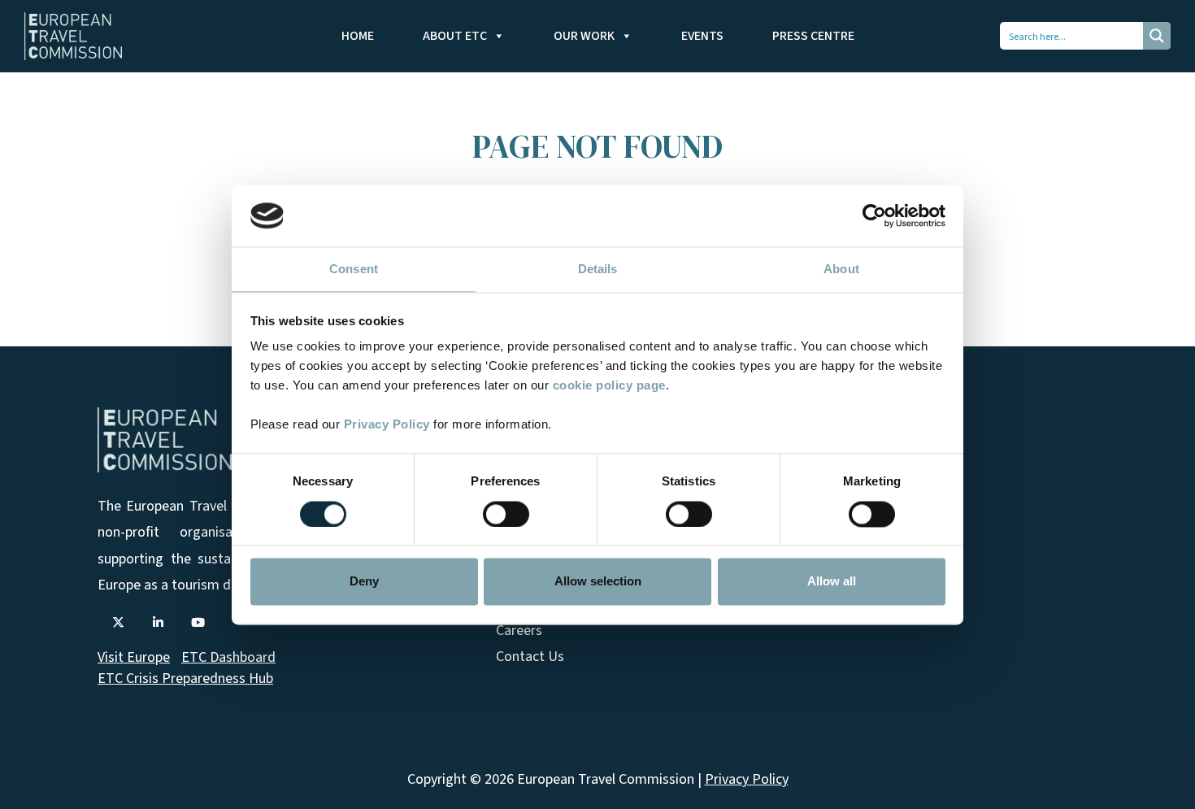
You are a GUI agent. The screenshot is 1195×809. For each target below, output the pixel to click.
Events (702, 36)
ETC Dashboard (228, 657)
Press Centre (813, 36)
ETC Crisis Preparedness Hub (185, 678)
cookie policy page (609, 386)
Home (357, 36)
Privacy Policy (387, 425)
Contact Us (530, 656)
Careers (519, 630)
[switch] (506, 514)
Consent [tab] (353, 269)
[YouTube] (197, 623)
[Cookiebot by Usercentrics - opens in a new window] (874, 215)
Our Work (584, 36)
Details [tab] (598, 269)
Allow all (831, 582)
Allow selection (597, 582)
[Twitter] (118, 623)
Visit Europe (134, 657)
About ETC (455, 36)
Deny (364, 582)
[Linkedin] (157, 623)
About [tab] (841, 269)
